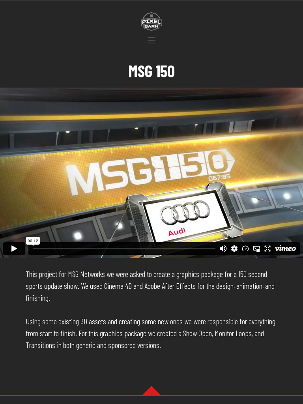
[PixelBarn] (151, 21)
